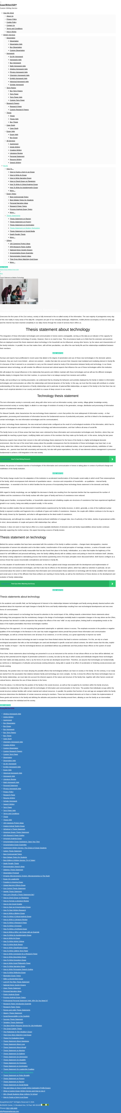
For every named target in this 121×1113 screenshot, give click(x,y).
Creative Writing (16, 150)
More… (12, 191)
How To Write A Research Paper (15, 923)
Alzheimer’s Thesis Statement (14, 829)
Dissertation (11, 38)
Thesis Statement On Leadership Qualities (18, 1069)
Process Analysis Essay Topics (21, 209)
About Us (10, 16)
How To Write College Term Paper (15, 951)
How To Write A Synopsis (12, 926)
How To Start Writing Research (14, 910)
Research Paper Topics (18, 206)
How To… (10, 169)
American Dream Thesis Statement (16, 832)
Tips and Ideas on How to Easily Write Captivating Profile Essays (27, 1088)
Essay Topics (11, 194)
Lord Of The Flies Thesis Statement (16, 982)
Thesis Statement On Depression (15, 1057)
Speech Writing (15, 162)
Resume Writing (16, 159)
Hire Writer (4, 267)
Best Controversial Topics (19, 197)
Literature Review (16, 153)
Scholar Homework (17, 85)
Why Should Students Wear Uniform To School (20, 1094)
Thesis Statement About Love (14, 1044)
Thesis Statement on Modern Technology (25, 228)
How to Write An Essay (18, 175)
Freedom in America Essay (13, 882)
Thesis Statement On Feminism (14, 1063)
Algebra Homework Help (19, 69)
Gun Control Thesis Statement (14, 888)
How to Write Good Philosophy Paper (17, 963)
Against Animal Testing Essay (14, 826)
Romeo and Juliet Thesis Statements (16, 1010)
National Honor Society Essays (21, 250)
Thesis (9, 113)
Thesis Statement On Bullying (14, 1054)
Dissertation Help (16, 44)
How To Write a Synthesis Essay (15, 929)
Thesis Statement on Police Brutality (16, 1075)
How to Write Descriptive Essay (14, 957)
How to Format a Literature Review (16, 901)
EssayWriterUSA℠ (8, 5)
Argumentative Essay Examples (21, 253)
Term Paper (14, 94)
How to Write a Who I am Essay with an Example (21, 932)
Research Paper (16, 106)
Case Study (11, 125)
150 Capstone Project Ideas (20, 244)
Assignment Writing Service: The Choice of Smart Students (25, 848)
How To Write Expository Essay (14, 960)
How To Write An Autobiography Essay (24, 187)
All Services (11, 141)
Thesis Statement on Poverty (20, 222)
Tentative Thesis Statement (13, 1022)
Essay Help (11, 131)
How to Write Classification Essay (15, 948)
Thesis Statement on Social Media (22, 231)
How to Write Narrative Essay (20, 178)
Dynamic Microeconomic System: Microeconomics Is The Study (26, 876)
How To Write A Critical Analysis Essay (24, 184)
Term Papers (11, 88)
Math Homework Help (18, 66)
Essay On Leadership (11, 879)
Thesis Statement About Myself (14, 1047)
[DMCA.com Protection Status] (45, 1105)
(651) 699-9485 (11, 1108)
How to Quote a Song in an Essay (22, 172)
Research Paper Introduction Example (17, 1004)
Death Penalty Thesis (17, 234)
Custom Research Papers (19, 110)
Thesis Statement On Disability (14, 1060)
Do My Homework (16, 56)
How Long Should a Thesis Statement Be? (18, 895)
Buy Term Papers (16, 91)
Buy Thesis (14, 122)
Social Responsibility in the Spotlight (16, 1016)
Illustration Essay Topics (12, 976)
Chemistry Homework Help (19, 75)
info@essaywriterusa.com (9, 1111)
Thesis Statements (13, 215)
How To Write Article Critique (13, 941)
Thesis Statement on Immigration (22, 225)
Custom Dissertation (17, 50)
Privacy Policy (12, 19)
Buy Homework (15, 63)
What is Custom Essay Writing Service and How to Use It (24, 1091)
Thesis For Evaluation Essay (13, 1038)
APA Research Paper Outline (20, 247)
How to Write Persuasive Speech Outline (18, 969)
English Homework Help (18, 78)
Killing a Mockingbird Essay (13, 979)
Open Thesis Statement (12, 988)
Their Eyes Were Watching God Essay (24, 259)
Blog (1, 273)
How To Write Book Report (13, 944)
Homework (10, 53)
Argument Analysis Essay (12, 838)
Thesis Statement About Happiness (16, 1041)
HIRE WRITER (57, 353)
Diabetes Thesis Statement (13, 870)
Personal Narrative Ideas (19, 203)
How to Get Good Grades (12, 904)
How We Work (8, 13)
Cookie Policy (11, 22)
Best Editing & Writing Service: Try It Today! (19, 860)
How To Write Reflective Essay (14, 972)
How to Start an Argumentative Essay (17, 907)
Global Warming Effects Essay (14, 885)
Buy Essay (14, 138)
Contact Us (11, 25)
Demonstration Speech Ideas (20, 256)
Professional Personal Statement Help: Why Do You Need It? (25, 1000)
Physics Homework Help (19, 72)
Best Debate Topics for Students (22, 200)
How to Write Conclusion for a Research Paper (20, 954)
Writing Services (9, 35)
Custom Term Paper (17, 100)
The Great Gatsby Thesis (12, 1029)
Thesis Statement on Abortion (14, 1050)
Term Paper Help (16, 97)
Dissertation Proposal (11, 873)
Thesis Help (14, 119)
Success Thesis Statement (13, 1019)
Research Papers (13, 103)
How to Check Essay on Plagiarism (22, 181)
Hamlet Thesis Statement (12, 891)
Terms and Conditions (14, 28)
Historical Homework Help (19, 81)
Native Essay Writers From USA (9, 269)
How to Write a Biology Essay (14, 913)
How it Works (11, 32)
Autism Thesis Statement (12, 851)
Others (9, 240)
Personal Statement (17, 156)
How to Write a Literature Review (15, 920)
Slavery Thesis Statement (12, 1013)
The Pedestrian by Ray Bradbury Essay (17, 1032)
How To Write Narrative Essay (14, 966)
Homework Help (15, 60)
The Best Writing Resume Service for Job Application (22, 1025)
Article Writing (15, 147)
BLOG (5, 166)
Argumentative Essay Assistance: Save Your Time (21, 842)
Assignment (14, 144)
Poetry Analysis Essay (11, 994)
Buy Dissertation (16, 47)
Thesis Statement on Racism (20, 219)
